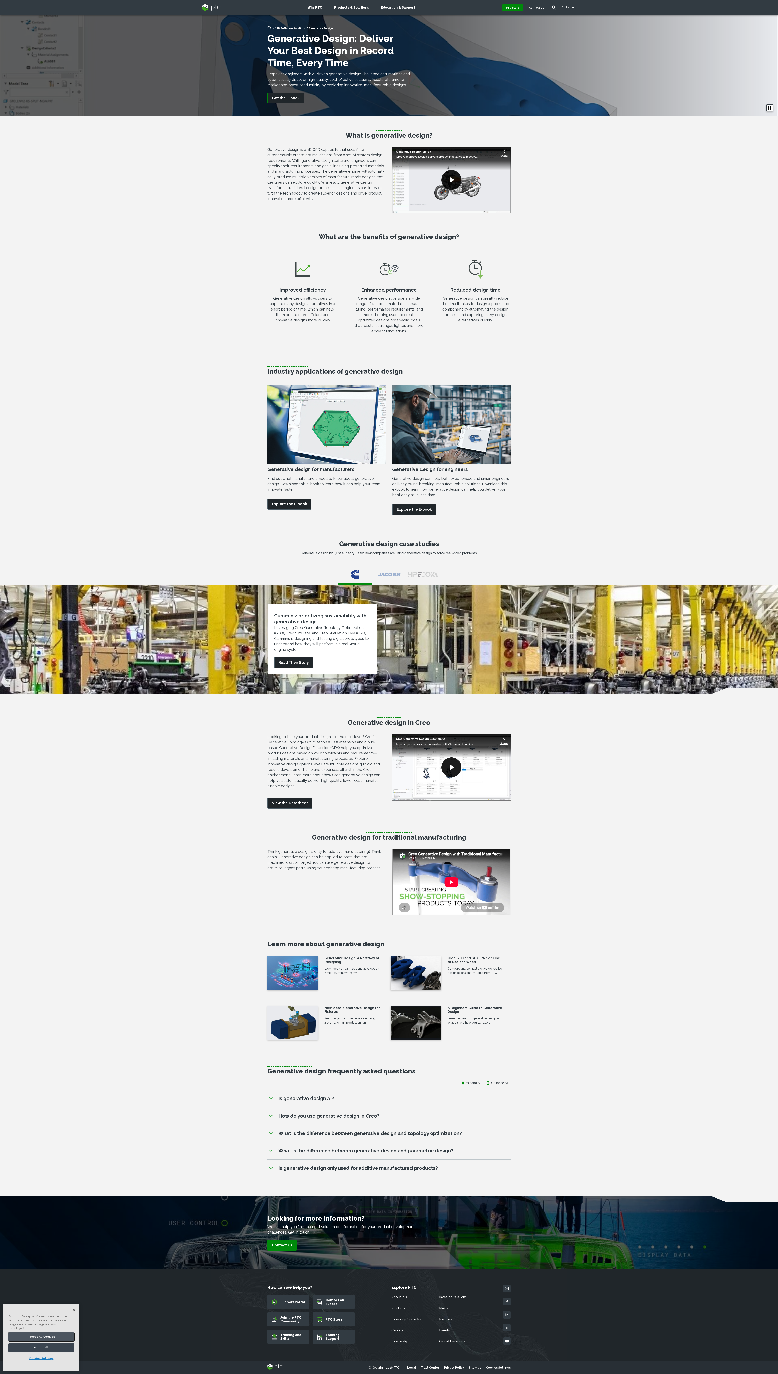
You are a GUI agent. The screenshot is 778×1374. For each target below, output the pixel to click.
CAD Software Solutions (290, 28)
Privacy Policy (454, 1367)
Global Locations (452, 1341)
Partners (445, 1319)
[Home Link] (269, 29)
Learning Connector (406, 1319)
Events (444, 1330)
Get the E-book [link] (286, 98)
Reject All (41, 1347)
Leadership (399, 1341)
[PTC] (275, 1367)
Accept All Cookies (41, 1336)
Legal (411, 1367)
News (443, 1308)
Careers (397, 1330)
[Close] (74, 1310)
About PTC (399, 1297)
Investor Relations (453, 1297)
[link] (289, 504)
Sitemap (475, 1367)
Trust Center (430, 1367)
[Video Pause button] (769, 107)
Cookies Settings (498, 1367)
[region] (41, 1337)
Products (398, 1308)
